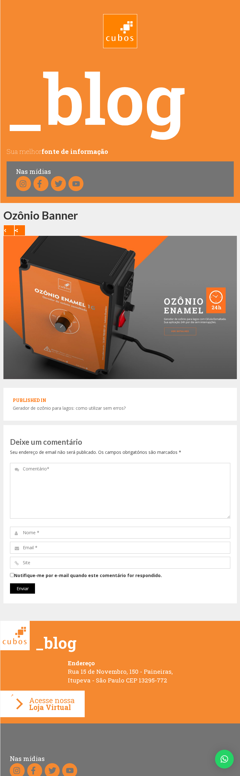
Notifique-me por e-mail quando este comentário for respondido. (88, 575)
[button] (224, 759)
